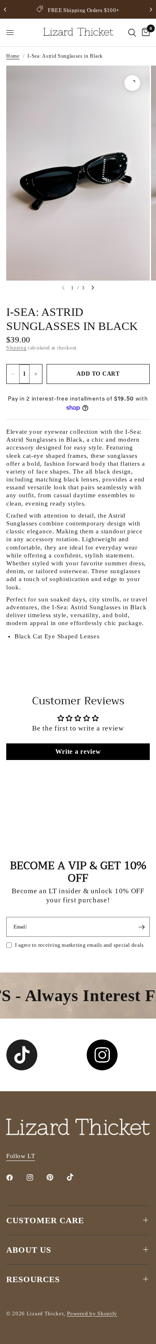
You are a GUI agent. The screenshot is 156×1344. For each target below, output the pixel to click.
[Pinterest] (56, 1177)
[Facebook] (15, 1177)
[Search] (132, 32)
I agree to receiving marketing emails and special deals (79, 945)
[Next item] (93, 288)
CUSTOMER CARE (45, 1220)
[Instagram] (36, 1177)
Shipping (16, 348)
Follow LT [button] (20, 1156)
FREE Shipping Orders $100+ (83, 10)
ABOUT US (28, 1249)
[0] (144, 32)
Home (13, 56)
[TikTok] (76, 1177)
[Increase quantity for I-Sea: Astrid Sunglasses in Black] (36, 374)
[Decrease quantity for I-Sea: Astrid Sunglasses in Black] (13, 374)
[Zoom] (132, 83)
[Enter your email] (141, 927)
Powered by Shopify (92, 1313)
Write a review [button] (78, 751)
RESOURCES (33, 1279)
